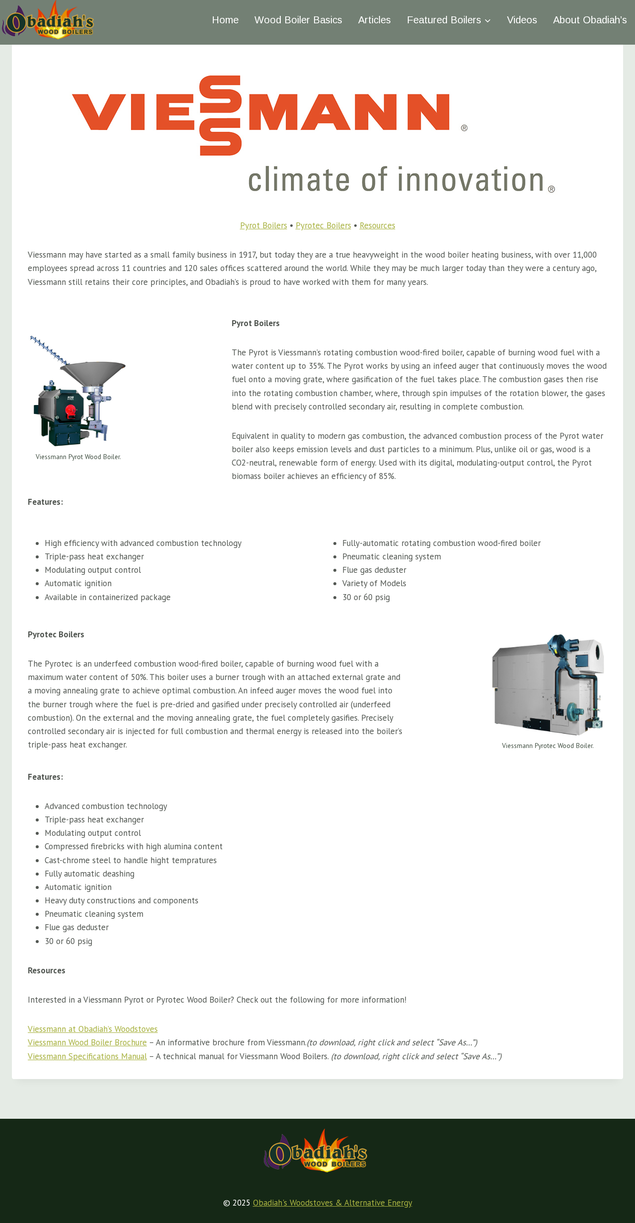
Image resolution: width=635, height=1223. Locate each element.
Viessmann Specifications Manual (87, 1056)
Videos (522, 19)
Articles (374, 19)
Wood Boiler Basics (298, 19)
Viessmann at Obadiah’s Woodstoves (93, 1028)
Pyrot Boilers (263, 225)
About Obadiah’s (590, 19)
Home (225, 19)
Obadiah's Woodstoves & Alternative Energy (332, 1202)
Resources (377, 225)
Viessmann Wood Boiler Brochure (87, 1042)
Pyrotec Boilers (323, 225)
